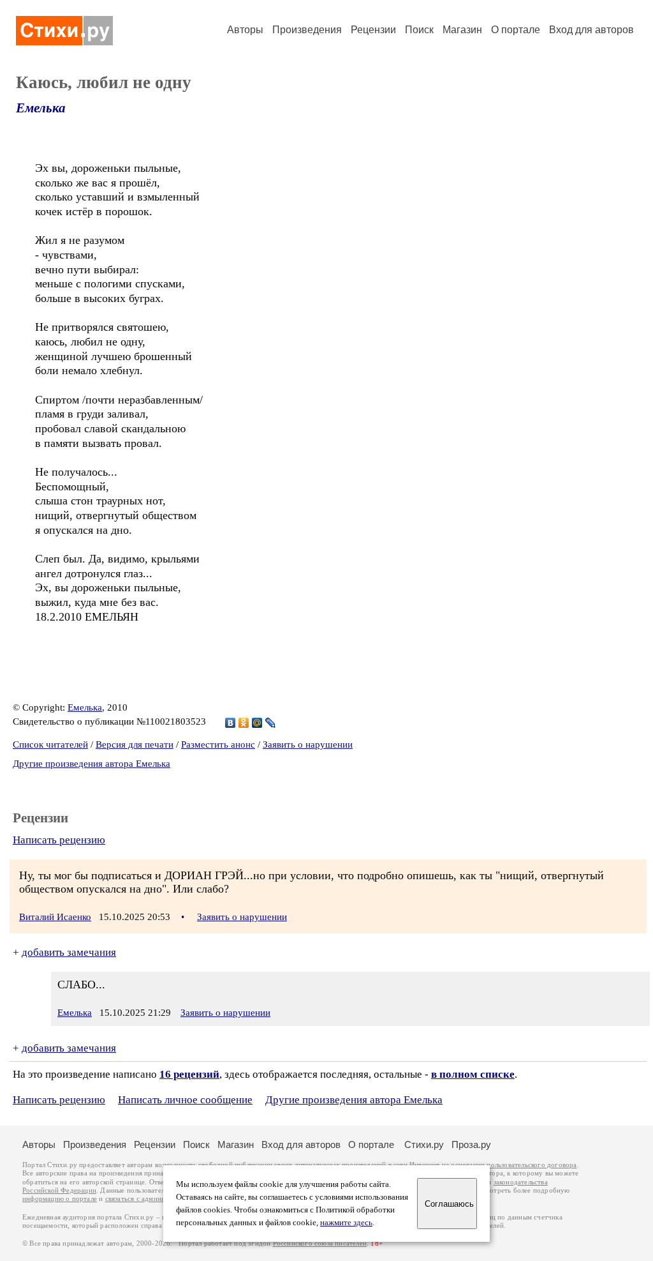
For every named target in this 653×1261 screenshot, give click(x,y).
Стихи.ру (424, 1144)
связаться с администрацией (149, 1198)
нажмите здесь (346, 1222)
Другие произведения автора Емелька (91, 764)
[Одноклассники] (244, 722)
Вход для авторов (591, 29)
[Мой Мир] (257, 722)
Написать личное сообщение (185, 1100)
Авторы (245, 29)
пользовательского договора (531, 1164)
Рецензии (373, 29)
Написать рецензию (59, 840)
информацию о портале (59, 1198)
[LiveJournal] (270, 722)
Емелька (41, 108)
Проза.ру (471, 1144)
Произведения (307, 29)
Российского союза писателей (320, 1243)
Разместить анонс (218, 744)
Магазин (462, 29)
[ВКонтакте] (230, 722)
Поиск (419, 29)
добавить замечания (69, 952)
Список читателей (50, 744)
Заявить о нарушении (308, 744)
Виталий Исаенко (55, 917)
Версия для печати (134, 744)
